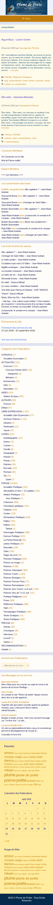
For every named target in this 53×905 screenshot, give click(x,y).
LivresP (7, 638)
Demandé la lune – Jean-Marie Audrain (19, 278)
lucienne (14, 767)
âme (39, 785)
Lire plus (14, 70)
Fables (7, 521)
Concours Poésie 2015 (16, 370)
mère (34, 138)
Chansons (8, 502)
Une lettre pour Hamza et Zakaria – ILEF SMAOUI (24, 290)
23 (45, 823)
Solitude (12, 785)
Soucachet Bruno (9, 196)
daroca (9, 760)
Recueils (8, 468)
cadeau (8, 138)
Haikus (7, 525)
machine (39, 80)
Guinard (8, 764)
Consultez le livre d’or (11, 734)
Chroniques (9, 630)
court (39, 756)
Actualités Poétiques (13, 487)
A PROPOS (6, 355)
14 (32, 818)
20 (26, 823)
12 (19, 818)
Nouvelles (8, 547)
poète (21, 780)
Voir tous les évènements (14, 339)
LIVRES (5, 434)
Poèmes (8, 134)
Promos (7, 404)
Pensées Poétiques (12, 559)
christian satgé (13, 756)
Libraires (7, 423)
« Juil (6, 841)
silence (6, 785)
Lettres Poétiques (12, 543)
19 (19, 823)
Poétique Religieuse (13, 596)
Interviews (8, 634)
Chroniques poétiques (14, 506)
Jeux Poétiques (13, 498)
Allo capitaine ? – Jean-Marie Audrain (18, 252)
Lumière (37, 767)
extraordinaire (15, 80)
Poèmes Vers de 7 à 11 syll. (16, 593)
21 (32, 823)
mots (19, 771)
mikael (8, 770)
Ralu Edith (6, 228)
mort (15, 771)
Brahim (44, 753)
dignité (27, 761)
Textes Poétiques (11, 619)
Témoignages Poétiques (15, 611)
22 (38, 823)
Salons (7, 642)
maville (43, 767)
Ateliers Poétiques (12, 494)
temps (30, 785)
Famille (7, 449)
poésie (31, 780)
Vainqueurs (13, 373)
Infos (6, 385)
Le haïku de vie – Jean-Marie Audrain (18, 275)
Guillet (43, 761)
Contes (7, 513)
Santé (8, 479)
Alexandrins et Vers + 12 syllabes (19, 491)
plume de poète (27, 775)
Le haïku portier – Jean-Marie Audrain (18, 259)
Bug (6, 80)
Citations (8, 509)
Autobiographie (10, 438)
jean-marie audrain (33, 764)
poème (10, 780)
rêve (42, 781)
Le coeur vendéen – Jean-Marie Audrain (19, 286)
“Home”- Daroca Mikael (12, 293)
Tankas (9, 528)
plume (9, 774)
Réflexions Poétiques (22, 77)
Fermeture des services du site (16, 327)
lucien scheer (28, 80)
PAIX (37, 771)
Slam (6, 608)
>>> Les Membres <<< (12, 175)
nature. (24, 771)
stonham (24, 785)
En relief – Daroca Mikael (13, 282)
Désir (32, 761)
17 (7, 823)
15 (38, 818)
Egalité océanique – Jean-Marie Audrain (19, 267)
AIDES (4, 392)
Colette (31, 757)
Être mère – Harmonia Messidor (17, 97)
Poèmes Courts (11, 574)
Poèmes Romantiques (14, 585)
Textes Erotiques (11, 615)
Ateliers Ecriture (11, 396)
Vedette (4, 649)
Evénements (9, 381)
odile (32, 771)
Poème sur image (12, 562)
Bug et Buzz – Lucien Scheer (16, 39)
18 (13, 823)
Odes (6, 551)
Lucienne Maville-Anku (26, 767)
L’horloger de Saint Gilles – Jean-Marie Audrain (22, 256)
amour (9, 753)
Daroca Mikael (19, 761)
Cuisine (7, 445)
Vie (5, 475)
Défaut (4, 407)
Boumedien (36, 753)
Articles (7, 627)
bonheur (27, 753)
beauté (20, 753)
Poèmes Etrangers (12, 577)
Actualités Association (14, 358)
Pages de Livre (10, 555)
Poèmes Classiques (13, 570)
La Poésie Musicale (13, 540)
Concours (8, 366)
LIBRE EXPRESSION (11, 411)
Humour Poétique (12, 536)
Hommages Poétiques (14, 532)
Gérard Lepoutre (18, 764)
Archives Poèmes (12, 419)
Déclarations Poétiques (14, 517)
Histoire (7, 457)
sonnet (18, 785)
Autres (7, 441)
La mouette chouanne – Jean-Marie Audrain (21, 271)
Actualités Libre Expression (16, 415)
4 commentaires (12, 142)
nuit (29, 771)
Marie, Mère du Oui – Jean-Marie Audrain (20, 297)
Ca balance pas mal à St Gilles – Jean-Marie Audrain (25, 263)
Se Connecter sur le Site (12, 156)
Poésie (7, 460)
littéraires (10, 377)
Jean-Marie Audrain (10, 215)
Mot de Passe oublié (10, 160)
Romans (7, 472)
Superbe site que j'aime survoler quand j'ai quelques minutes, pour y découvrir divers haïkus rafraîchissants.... (25, 707)
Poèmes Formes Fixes (14, 581)
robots (47, 80)
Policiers (7, 464)
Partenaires (9, 426)
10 (7, 818)
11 (13, 818)
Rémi (38, 781)
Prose (6, 600)
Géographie (9, 453)
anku (16, 753)
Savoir (6, 430)
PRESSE (5, 623)
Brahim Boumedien (10, 209)
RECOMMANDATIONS (12, 645)
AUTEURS (6, 400)
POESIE (8, 77)
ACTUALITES (7, 362)
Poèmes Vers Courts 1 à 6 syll (18, 589)
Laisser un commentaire (15, 84)
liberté (7, 767)
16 (45, 818)
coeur (14, 138)
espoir (38, 761)
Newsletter (8, 389)
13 (26, 818)
